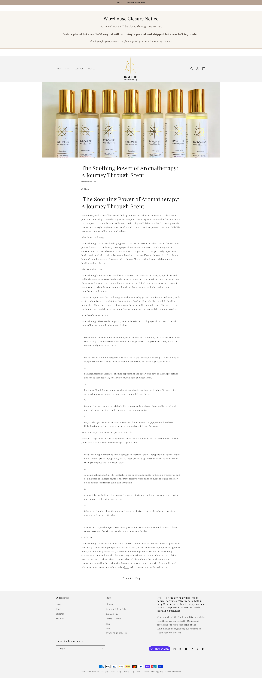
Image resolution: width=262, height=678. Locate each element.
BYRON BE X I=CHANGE (116, 633)
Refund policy (116, 672)
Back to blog (133, 578)
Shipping (110, 604)
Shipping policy (157, 672)
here (126, 567)
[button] (68, 68)
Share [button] (86, 189)
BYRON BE (90, 672)
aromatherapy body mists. (112, 458)
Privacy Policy (112, 614)
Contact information (173, 672)
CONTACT (60, 614)
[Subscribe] (102, 648)
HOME (58, 604)
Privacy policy (129, 672)
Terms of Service (113, 618)
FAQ (108, 628)
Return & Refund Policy (116, 609)
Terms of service (143, 672)
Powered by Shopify (101, 672)
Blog (108, 623)
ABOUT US (60, 618)
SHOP (58, 609)
